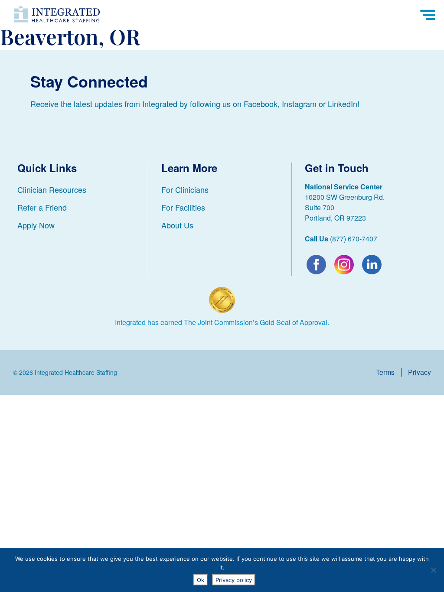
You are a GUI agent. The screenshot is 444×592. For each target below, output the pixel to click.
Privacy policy (233, 579)
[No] (433, 570)
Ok (200, 579)
